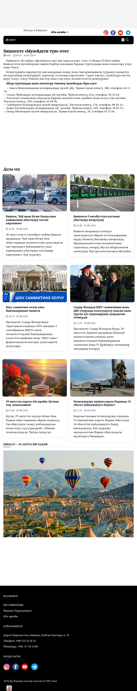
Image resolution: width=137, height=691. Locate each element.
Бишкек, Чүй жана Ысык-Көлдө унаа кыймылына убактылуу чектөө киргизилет (31, 220)
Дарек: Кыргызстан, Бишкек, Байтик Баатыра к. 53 (36, 635)
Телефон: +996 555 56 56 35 (19, 641)
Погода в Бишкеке (35, 30)
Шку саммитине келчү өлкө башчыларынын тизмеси (25, 308)
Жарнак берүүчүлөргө (17, 610)
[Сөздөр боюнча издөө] (127, 40)
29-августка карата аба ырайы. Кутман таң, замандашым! (32, 403)
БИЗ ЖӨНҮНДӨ (13, 605)
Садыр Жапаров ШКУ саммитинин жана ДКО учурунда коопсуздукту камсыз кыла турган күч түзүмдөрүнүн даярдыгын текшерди (102, 312)
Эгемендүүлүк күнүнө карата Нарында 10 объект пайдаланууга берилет (102, 403)
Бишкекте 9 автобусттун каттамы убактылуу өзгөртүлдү (97, 218)
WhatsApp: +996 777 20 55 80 (20, 646)
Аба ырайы (59, 32)
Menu (12, 40)
